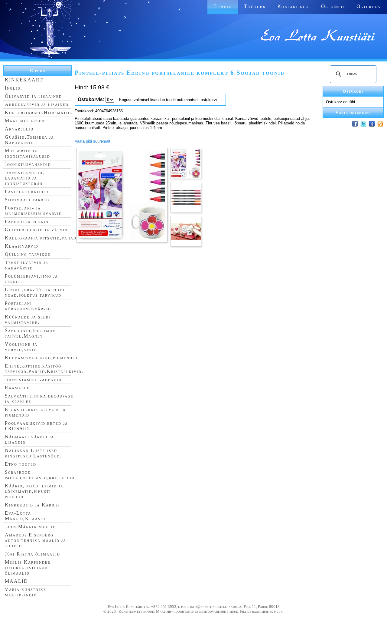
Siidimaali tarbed (27, 199)
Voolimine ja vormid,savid (21, 346)
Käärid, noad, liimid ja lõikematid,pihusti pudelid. (34, 491)
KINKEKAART (24, 79)
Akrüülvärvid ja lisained (37, 104)
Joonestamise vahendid (33, 379)
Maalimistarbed (25, 120)
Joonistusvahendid (28, 164)
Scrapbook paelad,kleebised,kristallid (40, 475)
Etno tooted (20, 464)
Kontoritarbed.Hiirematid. (39, 112)
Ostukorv (368, 6)
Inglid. (13, 88)
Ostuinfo (332, 6)
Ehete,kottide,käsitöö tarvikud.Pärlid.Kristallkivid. (44, 368)
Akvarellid (19, 128)
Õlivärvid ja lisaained (33, 96)
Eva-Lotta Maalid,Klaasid (25, 515)
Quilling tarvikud (28, 254)
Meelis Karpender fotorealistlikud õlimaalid (27, 567)
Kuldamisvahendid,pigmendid (41, 357)
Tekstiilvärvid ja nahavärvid (26, 265)
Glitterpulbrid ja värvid (36, 229)
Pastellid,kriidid (26, 191)
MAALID (16, 581)
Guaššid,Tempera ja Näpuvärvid (29, 139)
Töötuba (254, 6)
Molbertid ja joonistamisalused (27, 153)
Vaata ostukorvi (353, 112)
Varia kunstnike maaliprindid (25, 592)
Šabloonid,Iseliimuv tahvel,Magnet (30, 333)
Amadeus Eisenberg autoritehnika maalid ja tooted (35, 540)
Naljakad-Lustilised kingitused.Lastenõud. (33, 453)
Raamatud (17, 387)
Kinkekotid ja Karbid (32, 504)
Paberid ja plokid (27, 221)
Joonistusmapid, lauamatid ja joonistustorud (24, 178)
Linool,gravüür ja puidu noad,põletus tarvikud (35, 292)
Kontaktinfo (293, 6)
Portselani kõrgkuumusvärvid (28, 306)
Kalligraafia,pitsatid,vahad (40, 237)
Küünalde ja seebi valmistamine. (27, 319)
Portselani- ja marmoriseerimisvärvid (33, 210)
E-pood (222, 6)
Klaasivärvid (21, 246)
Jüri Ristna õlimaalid (32, 553)
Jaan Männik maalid (30, 526)
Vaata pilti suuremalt (92, 141)
